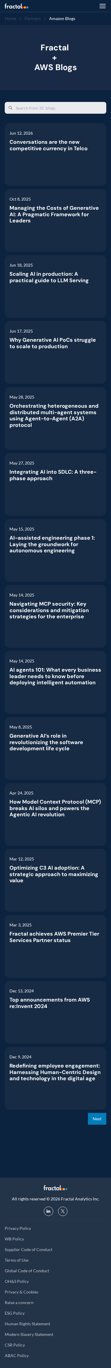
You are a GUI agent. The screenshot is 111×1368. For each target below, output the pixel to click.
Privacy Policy (18, 1228)
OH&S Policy (17, 1281)
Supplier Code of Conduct (28, 1249)
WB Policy (14, 1238)
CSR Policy (15, 1344)
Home (10, 18)
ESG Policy (15, 1313)
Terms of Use (16, 1260)
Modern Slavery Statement (29, 1334)
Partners (33, 18)
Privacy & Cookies (21, 1291)
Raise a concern (19, 1302)
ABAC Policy (17, 1355)
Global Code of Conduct (27, 1270)
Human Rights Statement (27, 1323)
